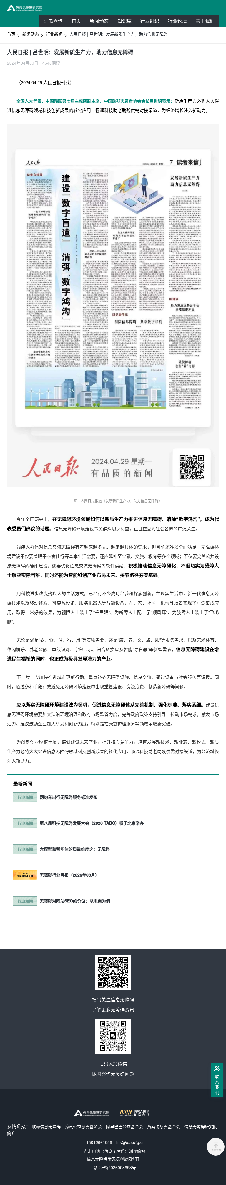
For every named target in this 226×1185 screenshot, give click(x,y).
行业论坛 (179, 22)
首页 (76, 20)
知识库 (124, 20)
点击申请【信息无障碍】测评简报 (114, 1151)
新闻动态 (99, 20)
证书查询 (53, 20)
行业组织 (152, 22)
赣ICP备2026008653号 (114, 1167)
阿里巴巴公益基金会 (124, 1126)
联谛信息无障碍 (46, 1126)
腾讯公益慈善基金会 (83, 1126)
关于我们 (205, 20)
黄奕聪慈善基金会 (163, 1126)
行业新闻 (54, 34)
